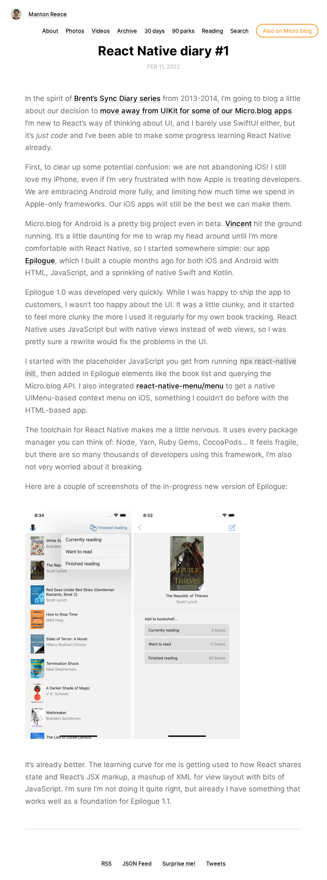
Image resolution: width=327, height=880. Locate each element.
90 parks (183, 30)
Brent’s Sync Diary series (117, 98)
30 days (154, 30)
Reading (212, 30)
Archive (127, 30)
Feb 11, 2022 (163, 66)
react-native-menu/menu (180, 386)
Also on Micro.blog (287, 30)
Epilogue (40, 260)
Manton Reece (48, 14)
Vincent (238, 223)
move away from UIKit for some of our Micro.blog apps (196, 110)
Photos (75, 30)
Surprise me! (178, 863)
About (50, 30)
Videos (101, 30)
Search (239, 30)
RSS (106, 863)
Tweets (216, 863)
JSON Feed (137, 863)
